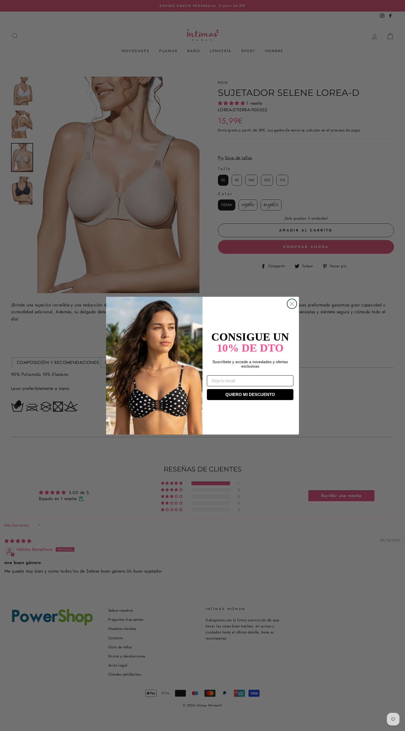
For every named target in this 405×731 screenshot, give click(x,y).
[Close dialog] (292, 304)
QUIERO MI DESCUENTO (250, 394)
